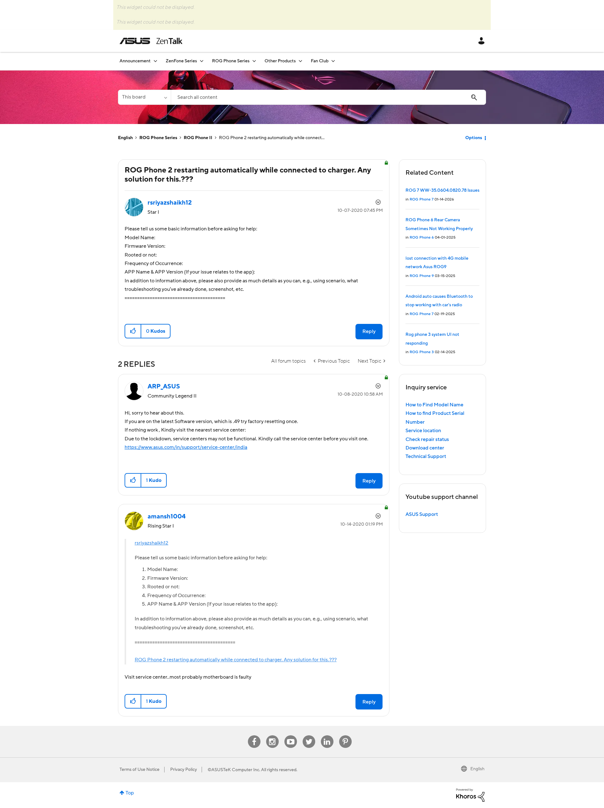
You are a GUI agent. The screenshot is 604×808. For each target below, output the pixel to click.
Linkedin (327, 735)
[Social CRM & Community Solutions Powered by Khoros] (470, 795)
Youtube (291, 735)
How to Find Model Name (434, 405)
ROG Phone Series (158, 138)
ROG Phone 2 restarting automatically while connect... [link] (272, 138)
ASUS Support (421, 514)
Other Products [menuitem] (280, 61)
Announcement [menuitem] (135, 61)
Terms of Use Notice (139, 769)
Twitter (308, 735)
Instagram (272, 735)
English (125, 138)
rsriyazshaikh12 (151, 543)
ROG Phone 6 (422, 237)
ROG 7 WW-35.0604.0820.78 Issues (442, 190)
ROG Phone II (198, 138)
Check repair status (427, 439)
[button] (133, 331)
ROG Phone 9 (422, 276)
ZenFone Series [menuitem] (181, 61)
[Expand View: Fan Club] (333, 60)
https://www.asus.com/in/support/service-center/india (186, 447)
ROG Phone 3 (422, 352)
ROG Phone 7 (421, 199)
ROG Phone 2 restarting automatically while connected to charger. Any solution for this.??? (236, 660)
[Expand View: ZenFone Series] (202, 60)
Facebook (254, 735)
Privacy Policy (183, 769)
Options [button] (473, 138)
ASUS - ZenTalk (151, 41)
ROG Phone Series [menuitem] (230, 61)
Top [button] (130, 793)
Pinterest (345, 735)
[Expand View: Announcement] (155, 60)
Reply (369, 331)
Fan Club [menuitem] (319, 61)
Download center (424, 448)
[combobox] (328, 97)
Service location (423, 430)
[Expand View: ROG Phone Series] (254, 60)
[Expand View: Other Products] (300, 60)
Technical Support (425, 456)
